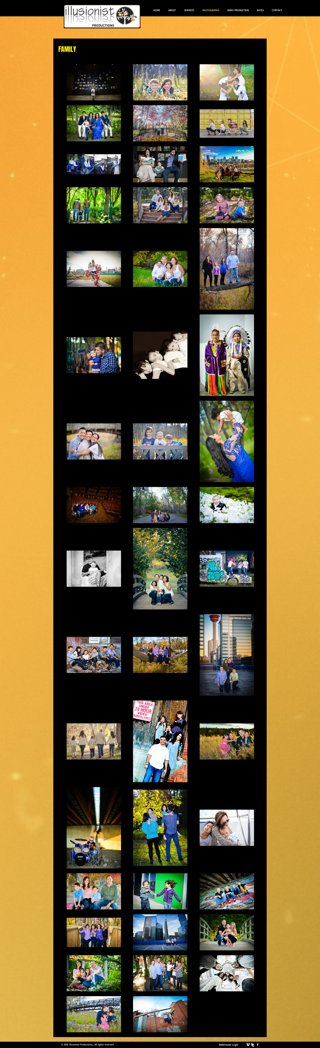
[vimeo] (248, 1044)
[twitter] (253, 1044)
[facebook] (257, 1044)
